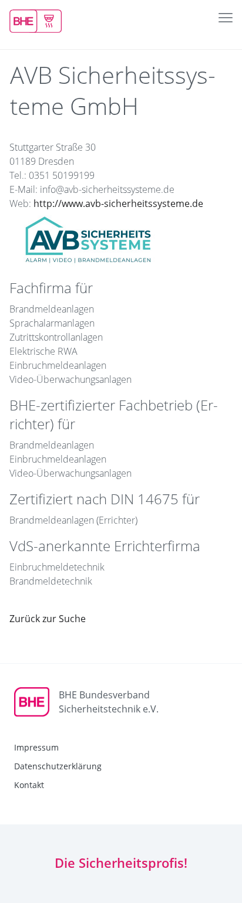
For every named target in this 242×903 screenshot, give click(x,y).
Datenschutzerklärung (58, 766)
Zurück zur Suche (47, 618)
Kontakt (29, 784)
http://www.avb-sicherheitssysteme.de (118, 203)
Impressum (36, 747)
